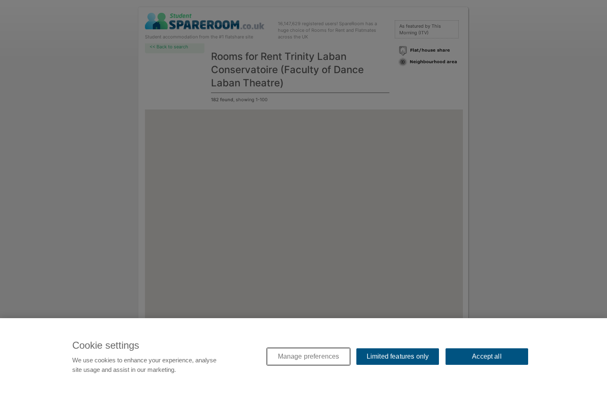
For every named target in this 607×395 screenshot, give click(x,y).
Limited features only (398, 356)
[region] (303, 356)
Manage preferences (308, 356)
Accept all (487, 356)
